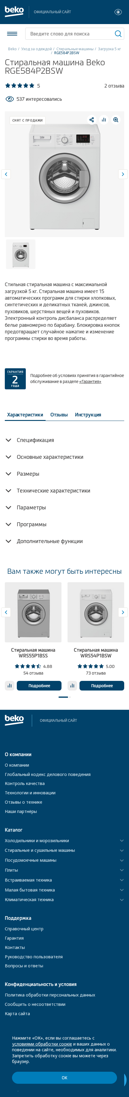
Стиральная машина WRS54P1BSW (96, 652)
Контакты (15, 947)
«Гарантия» (90, 381)
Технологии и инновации (30, 793)
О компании (17, 765)
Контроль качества (25, 783)
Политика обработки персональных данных (50, 995)
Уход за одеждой (36, 48)
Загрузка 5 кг (109, 48)
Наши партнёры (21, 811)
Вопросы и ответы (24, 966)
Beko (12, 48)
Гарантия (14, 938)
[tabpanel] (33, 636)
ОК (64, 1078)
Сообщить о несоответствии (35, 1004)
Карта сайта (17, 1013)
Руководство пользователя (34, 956)
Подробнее (39, 685)
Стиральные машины (75, 48)
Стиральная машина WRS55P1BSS (33, 652)
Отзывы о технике (23, 802)
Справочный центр (24, 929)
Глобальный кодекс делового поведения (48, 774)
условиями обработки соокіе (42, 1044)
